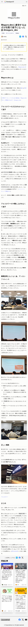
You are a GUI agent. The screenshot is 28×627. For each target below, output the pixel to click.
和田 (25, 88)
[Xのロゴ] (23, 620)
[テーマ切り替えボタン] (26, 2)
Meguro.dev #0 (22, 67)
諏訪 (22, 88)
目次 (23, 5)
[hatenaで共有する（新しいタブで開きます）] (20, 36)
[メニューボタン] (2, 1)
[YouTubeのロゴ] (26, 620)
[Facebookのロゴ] (20, 620)
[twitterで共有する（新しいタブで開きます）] (26, 36)
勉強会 (17, 33)
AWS (3, 33)
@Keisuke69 (14, 551)
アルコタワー (4, 497)
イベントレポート (10, 33)
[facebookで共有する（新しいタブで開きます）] (23, 36)
